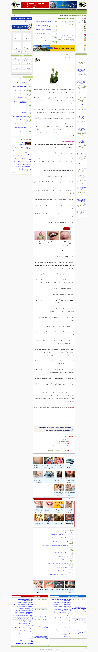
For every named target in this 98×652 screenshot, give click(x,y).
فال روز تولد (19, 52)
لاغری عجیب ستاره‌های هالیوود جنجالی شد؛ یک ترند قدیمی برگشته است (41, 637)
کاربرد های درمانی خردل (21, 112)
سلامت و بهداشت (83, 15)
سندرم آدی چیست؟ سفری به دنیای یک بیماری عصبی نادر (57, 574)
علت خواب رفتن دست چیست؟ (62, 548)
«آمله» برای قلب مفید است (62, 443)
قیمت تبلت (28, 68)
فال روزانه (17, 48)
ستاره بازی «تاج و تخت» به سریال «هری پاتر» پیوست (41, 606)
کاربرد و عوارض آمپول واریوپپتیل (62, 567)
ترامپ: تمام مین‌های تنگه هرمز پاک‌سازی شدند (62, 604)
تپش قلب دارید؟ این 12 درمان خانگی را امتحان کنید (58, 450)
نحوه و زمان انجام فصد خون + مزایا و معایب (43, 37)
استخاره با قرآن (27, 48)
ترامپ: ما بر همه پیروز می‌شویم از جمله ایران (62, 621)
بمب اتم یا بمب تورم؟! (67, 636)
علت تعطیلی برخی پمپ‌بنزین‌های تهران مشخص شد (61, 615)
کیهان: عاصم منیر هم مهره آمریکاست (23, 164)
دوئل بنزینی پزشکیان (67, 625)
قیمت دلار (28, 63)
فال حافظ (27, 38)
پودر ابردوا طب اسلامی (21, 97)
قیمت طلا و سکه (27, 60)
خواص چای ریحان (22, 104)
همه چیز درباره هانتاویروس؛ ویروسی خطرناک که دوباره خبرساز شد (55, 545)
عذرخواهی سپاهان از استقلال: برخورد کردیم (24, 610)
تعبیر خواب (14, 51)
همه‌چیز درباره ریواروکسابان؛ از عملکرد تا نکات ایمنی (81, 164)
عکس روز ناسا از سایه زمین (27, 625)
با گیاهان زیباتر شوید (22, 131)
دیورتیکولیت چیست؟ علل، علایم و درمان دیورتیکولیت (58, 563)
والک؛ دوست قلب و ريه (67, 54)
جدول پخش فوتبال (16, 65)
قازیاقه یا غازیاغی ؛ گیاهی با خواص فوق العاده (59, 534)
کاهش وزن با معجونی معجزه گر (20, 127)
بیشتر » (35, 18)
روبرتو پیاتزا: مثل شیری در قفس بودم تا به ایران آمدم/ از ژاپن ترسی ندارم (24, 621)
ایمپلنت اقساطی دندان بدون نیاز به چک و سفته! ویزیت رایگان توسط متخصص (55, 427)
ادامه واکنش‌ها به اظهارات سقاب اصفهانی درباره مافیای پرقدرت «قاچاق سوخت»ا (23, 170)
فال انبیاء (17, 38)
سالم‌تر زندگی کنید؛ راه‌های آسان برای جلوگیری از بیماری (81, 141)
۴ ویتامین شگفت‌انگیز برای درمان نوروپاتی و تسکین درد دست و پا (81, 176)
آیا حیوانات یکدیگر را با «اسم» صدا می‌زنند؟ (24, 606)
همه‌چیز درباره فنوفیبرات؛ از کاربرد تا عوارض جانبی (81, 117)
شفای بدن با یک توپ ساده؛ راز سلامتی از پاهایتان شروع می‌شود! (81, 153)
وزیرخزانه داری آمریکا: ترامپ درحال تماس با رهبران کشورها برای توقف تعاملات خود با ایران (61, 610)
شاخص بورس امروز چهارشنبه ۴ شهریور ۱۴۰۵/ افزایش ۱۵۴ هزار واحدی (22, 156)
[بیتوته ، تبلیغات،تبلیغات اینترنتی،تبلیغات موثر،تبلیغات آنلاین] (35, 5)
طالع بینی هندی (29, 52)
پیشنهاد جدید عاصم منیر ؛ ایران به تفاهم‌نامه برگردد (61, 602)
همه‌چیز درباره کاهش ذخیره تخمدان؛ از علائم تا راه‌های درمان (81, 70)
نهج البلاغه (18, 68)
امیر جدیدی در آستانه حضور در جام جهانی (25, 602)
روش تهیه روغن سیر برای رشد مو (19, 116)
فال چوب (24, 51)
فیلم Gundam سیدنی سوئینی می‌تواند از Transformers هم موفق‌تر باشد (25, 600)
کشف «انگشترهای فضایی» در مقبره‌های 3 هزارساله (23, 604)
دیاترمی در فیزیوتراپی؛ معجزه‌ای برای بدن (60, 541)
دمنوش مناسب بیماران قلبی (62, 448)
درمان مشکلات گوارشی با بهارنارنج (61, 570)
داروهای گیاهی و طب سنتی (74, 15)
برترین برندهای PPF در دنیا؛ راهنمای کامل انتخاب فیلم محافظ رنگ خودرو (19, 143)
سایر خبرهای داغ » (15, 172)
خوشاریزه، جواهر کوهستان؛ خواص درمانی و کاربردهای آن (81, 105)
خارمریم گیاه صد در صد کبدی (20, 123)
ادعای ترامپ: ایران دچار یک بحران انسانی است (62, 627)
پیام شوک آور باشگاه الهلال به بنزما (26, 623)
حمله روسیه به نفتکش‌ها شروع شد (24, 167)
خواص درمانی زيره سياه (21, 82)
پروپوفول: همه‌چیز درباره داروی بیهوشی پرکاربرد (81, 82)
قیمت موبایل (27, 65)
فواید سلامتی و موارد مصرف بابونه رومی (43, 29)
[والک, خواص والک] (54, 76)
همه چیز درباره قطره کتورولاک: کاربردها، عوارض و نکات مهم (81, 200)
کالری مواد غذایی (17, 63)
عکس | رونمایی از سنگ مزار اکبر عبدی (23, 166)
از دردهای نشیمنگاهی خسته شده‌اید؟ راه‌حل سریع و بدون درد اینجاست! (55, 537)
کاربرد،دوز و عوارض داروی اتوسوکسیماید (60, 552)
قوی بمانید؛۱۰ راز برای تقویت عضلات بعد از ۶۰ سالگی (81, 94)
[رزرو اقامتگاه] (54, 48)
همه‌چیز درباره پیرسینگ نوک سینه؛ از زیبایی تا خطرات (81, 188)
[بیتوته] (15, 7)
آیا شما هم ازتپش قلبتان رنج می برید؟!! (60, 445)
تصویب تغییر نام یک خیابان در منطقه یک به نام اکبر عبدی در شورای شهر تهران (61, 633)
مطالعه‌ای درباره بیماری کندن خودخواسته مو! (24, 643)
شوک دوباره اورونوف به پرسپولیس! (26, 608)
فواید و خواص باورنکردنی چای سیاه (19, 86)
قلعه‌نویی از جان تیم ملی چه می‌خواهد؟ (25, 618)
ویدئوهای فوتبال (17, 60)
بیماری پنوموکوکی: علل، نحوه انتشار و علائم (60, 559)
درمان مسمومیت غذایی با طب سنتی (19, 108)
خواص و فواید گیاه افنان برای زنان (44, 40)
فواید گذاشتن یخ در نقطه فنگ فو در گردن (43, 21)
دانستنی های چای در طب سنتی (20, 93)
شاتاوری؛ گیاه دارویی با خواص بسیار (44, 33)
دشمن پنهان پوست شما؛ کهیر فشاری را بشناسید (81, 129)
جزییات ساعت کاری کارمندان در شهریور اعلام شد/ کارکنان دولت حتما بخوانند (79, 608)
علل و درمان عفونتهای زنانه (63, 556)
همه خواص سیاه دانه (22, 78)
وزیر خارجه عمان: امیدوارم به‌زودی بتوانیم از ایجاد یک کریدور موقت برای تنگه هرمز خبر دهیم (61, 630)
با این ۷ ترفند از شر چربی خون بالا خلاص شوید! (81, 212)
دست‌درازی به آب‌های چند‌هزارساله (64, 623)
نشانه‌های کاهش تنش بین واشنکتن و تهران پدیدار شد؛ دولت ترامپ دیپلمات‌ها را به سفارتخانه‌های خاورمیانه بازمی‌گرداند (61, 619)
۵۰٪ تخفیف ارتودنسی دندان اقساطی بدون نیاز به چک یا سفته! (59, 430)
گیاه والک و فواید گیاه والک (62, 439)
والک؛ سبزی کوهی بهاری (63, 441)
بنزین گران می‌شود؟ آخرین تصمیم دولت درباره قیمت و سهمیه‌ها (79, 620)
